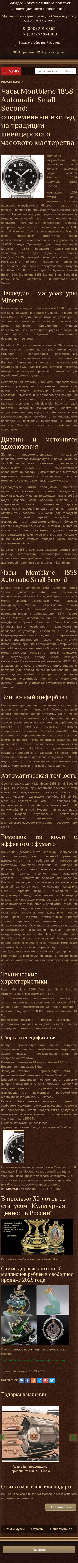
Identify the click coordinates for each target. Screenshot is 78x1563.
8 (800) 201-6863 (39, 28)
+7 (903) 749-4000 (39, 34)
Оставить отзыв (61, 1507)
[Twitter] (52, 1380)
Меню (14, 71)
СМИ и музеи (14, 1529)
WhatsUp (11, 1188)
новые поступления (28, 1349)
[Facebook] (27, 1380)
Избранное (26, 52)
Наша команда (61, 1529)
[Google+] (46, 1380)
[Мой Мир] (39, 1380)
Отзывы (37, 1529)
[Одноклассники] (33, 1380)
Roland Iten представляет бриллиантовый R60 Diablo (30, 1469)
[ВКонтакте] (21, 1380)
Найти (69, 71)
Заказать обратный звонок (39, 43)
